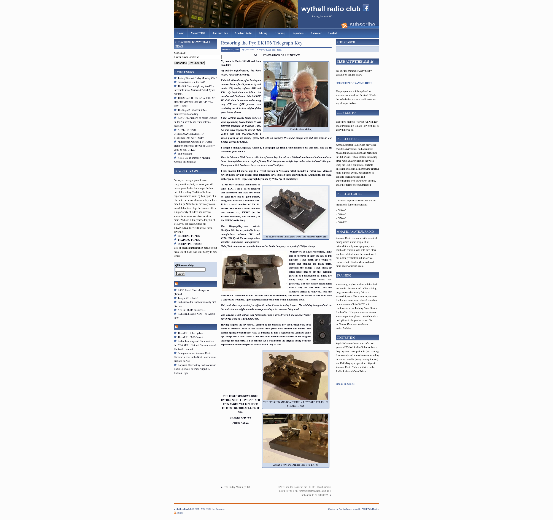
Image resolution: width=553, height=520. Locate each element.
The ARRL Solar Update (190, 333)
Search (180, 273)
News (279, 49)
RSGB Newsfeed (190, 284)
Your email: (180, 52)
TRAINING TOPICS (189, 240)
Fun (273, 49)
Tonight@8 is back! (188, 298)
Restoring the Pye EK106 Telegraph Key (262, 42)
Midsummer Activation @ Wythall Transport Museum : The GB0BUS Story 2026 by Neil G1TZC (194, 145)
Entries (179, 512)
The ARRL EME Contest (190, 337)
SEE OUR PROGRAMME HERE (354, 83)
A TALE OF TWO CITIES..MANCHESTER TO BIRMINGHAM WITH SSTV (189, 133)
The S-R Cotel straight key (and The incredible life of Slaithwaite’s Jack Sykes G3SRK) (194, 90)
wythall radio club (331, 9)
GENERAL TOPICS (189, 236)
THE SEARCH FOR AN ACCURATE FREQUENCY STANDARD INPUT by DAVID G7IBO (195, 101)
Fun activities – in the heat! (191, 82)
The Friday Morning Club (237, 486)
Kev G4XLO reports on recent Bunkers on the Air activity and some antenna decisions (195, 121)
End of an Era (185, 153)
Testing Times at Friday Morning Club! (197, 78)
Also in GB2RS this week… (192, 309)
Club (268, 49)
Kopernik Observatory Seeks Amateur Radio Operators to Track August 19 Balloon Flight (195, 369)
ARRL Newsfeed (190, 327)
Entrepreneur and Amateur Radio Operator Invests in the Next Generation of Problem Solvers (195, 357)
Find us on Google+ (346, 383)
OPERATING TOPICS (190, 244)
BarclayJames (345, 509)
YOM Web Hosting (370, 509)
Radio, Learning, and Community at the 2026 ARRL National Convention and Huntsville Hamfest (195, 345)
